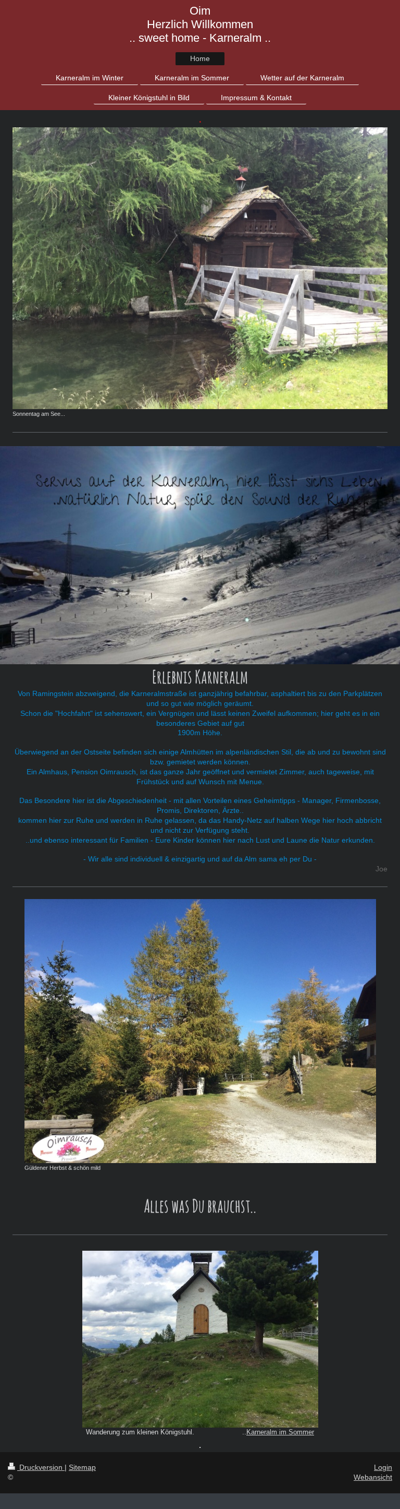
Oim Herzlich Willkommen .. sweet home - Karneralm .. (200, 24)
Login (383, 1467)
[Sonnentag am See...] (200, 268)
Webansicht (373, 1477)
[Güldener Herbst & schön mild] (200, 1031)
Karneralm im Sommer (280, 1432)
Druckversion (41, 1467)
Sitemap (82, 1467)
